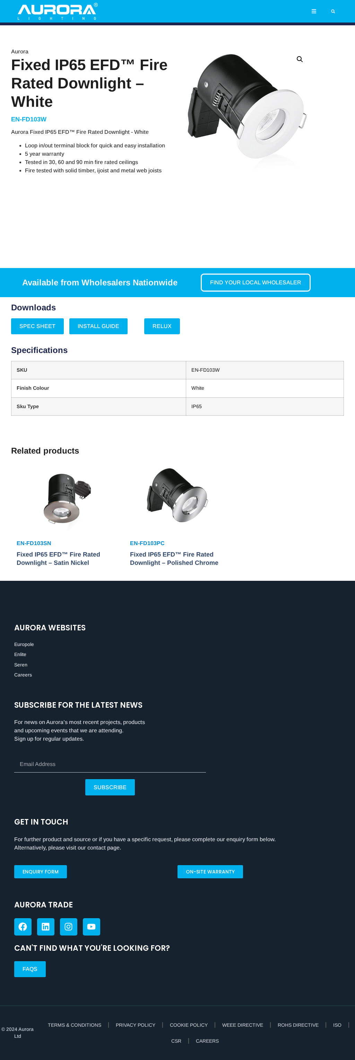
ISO (337, 1025)
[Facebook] (23, 927)
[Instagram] (68, 927)
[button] (314, 11)
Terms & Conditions (74, 1025)
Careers (23, 675)
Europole (24, 644)
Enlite (20, 654)
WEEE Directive (242, 1025)
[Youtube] (91, 927)
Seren (20, 664)
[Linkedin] (45, 927)
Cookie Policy (189, 1025)
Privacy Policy (135, 1025)
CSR (176, 1041)
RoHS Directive (298, 1025)
